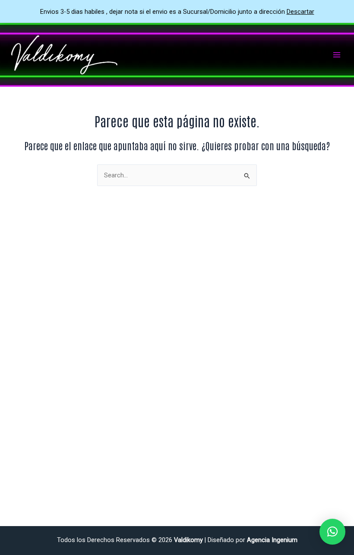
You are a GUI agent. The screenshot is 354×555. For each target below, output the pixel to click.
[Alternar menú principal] (336, 54)
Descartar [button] (300, 12)
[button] (332, 532)
